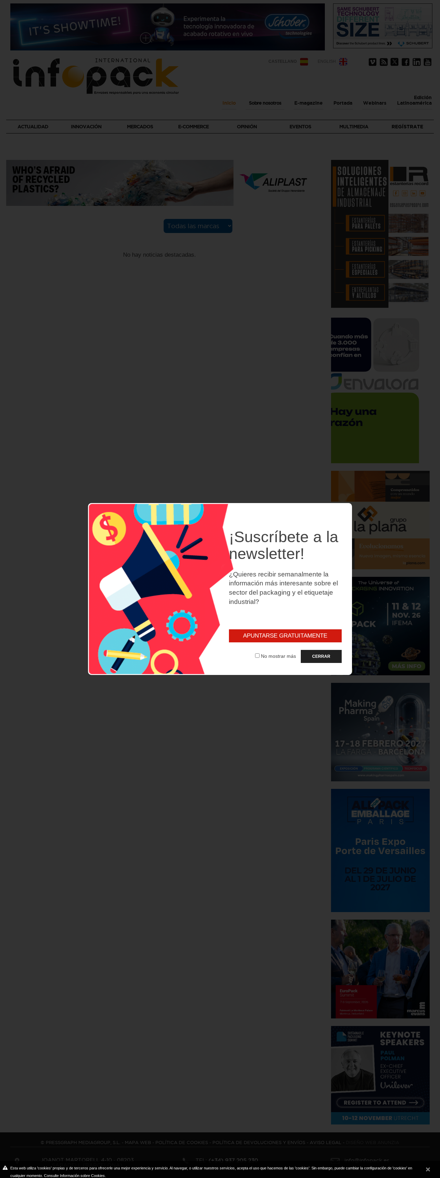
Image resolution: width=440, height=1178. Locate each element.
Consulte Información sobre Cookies (74, 1176)
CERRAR (321, 656)
